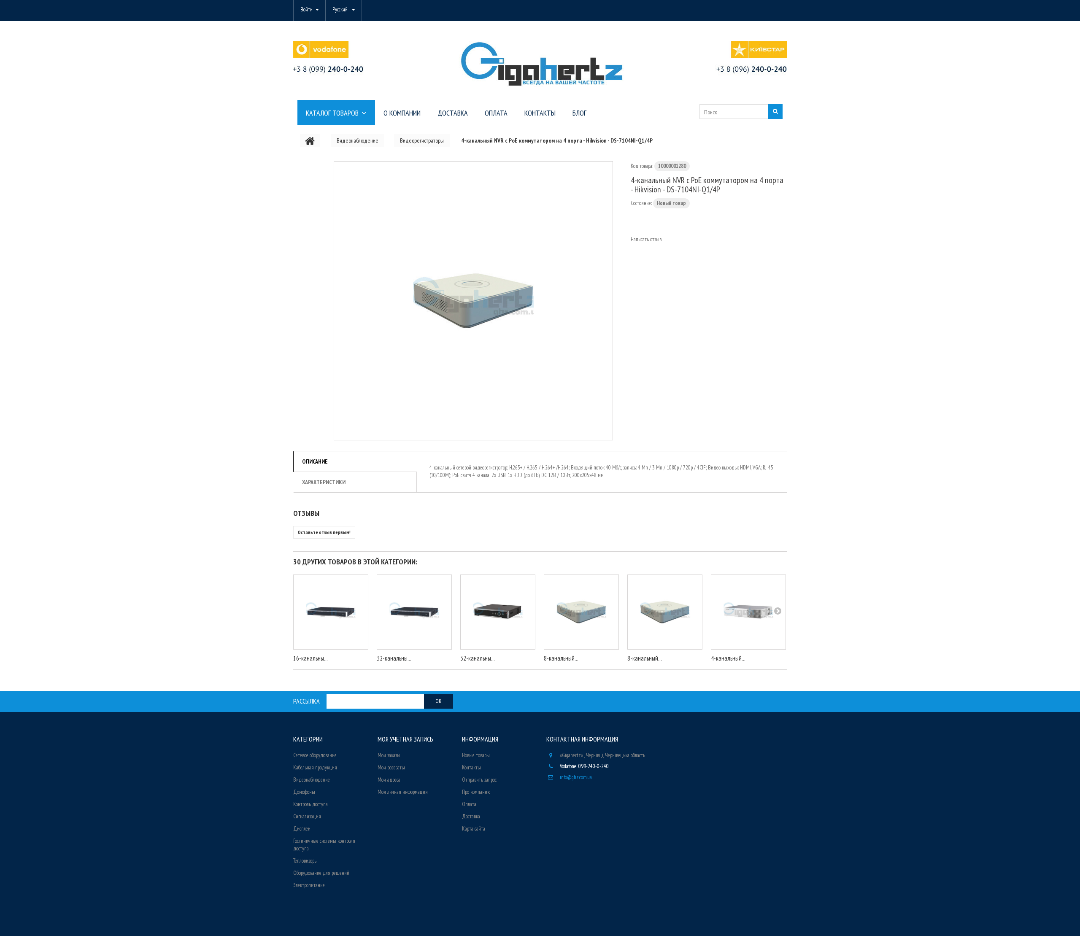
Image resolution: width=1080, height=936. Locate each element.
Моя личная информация (403, 792)
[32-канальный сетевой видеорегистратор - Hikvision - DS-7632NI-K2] (414, 612)
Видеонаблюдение (311, 779)
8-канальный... (561, 658)
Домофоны (304, 792)
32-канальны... (394, 658)
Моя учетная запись (405, 739)
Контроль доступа (310, 804)
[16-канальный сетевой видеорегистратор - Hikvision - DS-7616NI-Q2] (330, 612)
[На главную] (310, 140)
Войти (306, 9)
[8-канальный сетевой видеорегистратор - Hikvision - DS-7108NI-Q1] (581, 612)
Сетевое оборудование (315, 755)
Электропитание (309, 885)
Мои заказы (389, 755)
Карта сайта (473, 828)
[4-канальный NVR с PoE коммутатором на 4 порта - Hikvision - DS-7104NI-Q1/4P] (473, 301)
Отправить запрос (479, 779)
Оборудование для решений (321, 873)
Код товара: (642, 166)
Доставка (471, 816)
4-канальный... (728, 658)
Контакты (471, 767)
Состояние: (641, 203)
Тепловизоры (305, 860)
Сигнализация (307, 816)
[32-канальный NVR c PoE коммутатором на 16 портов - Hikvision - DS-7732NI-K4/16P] (497, 612)
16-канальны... (310, 658)
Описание (315, 461)
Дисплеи (301, 828)
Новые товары (476, 755)
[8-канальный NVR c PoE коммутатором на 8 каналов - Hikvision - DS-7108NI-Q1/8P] (664, 612)
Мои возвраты (391, 767)
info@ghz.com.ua (576, 777)
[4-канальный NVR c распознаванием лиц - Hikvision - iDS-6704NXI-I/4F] (748, 612)
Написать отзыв (646, 239)
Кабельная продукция (315, 767)
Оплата (469, 804)
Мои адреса (389, 779)
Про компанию (476, 792)
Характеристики (324, 482)
